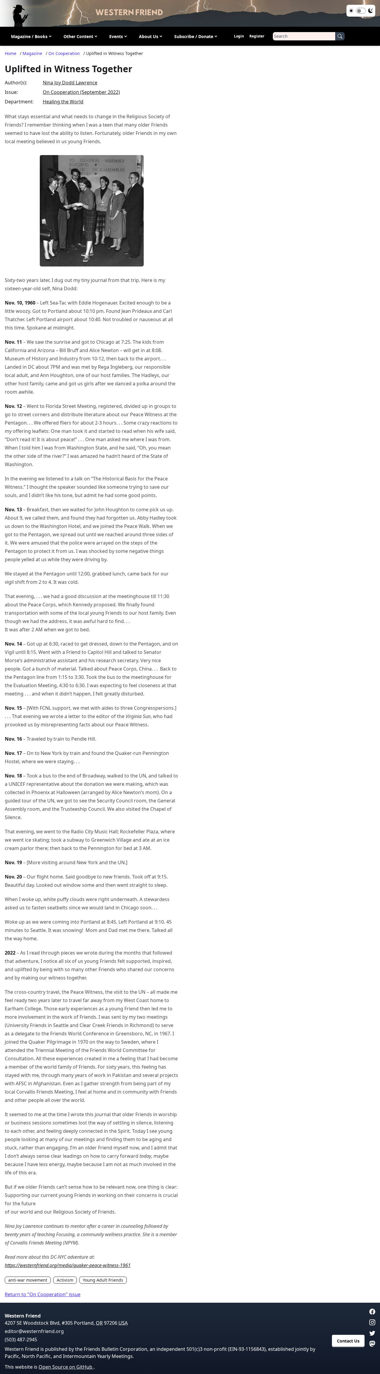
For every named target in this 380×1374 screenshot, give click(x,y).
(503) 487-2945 (21, 1339)
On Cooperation (64, 53)
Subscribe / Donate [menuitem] (193, 36)
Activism (65, 1280)
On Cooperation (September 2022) (81, 92)
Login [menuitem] (239, 36)
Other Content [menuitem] (78, 36)
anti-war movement (27, 1280)
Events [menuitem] (116, 36)
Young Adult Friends (103, 1280)
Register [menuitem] (256, 36)
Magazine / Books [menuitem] (29, 36)
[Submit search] (340, 36)
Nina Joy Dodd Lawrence (70, 82)
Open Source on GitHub (66, 1367)
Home (10, 53)
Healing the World (63, 101)
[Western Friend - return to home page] (190, 13)
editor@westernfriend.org (34, 1331)
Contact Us (348, 1341)
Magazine (32, 53)
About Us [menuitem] (148, 36)
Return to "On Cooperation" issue (42, 1294)
